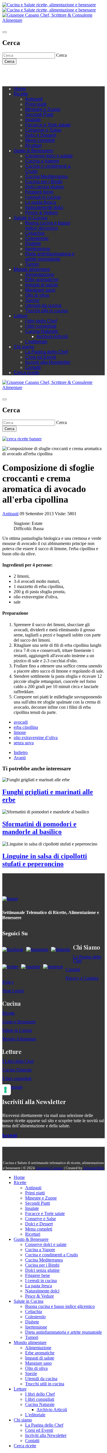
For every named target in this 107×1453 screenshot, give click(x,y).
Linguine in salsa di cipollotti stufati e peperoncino (44, 860)
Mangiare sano (40, 290)
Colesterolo (37, 238)
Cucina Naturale (41, 331)
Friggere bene (39, 192)
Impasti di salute (41, 284)
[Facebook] (22, 73)
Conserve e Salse (43, 130)
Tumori (32, 264)
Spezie (32, 300)
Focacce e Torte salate (48, 124)
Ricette (21, 93)
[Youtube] (34, 73)
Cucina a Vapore (42, 161)
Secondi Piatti (39, 114)
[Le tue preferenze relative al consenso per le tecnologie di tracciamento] (5, 1089)
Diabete (33, 243)
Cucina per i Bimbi (43, 181)
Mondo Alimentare (19, 1038)
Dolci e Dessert (40, 135)
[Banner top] (53, 20)
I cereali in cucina (42, 197)
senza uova (24, 742)
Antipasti (34, 99)
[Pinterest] (45, 73)
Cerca (9, 61)
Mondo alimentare (32, 269)
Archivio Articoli (52, 336)
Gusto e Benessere (19, 1021)
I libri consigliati (40, 326)
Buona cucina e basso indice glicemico (47, 225)
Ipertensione (37, 248)
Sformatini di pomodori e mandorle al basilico (39, 827)
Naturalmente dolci (44, 207)
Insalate (33, 119)
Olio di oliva (37, 295)
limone (20, 732)
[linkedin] (39, 73)
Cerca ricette (26, 372)
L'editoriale (36, 341)
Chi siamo (24, 346)
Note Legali (13, 990)
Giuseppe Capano (49, 1168)
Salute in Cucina (30, 217)
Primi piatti (36, 104)
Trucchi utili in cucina (46, 310)
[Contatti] (16, 73)
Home (20, 88)
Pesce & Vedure (41, 212)
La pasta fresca (40, 202)
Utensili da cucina (43, 305)
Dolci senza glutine (44, 186)
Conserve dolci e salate (49, 155)
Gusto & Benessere (33, 150)
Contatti (33, 367)
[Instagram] (28, 73)
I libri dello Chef (41, 321)
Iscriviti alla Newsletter (47, 362)
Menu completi (40, 140)
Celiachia (35, 233)
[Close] (4, 32)
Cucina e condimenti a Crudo (51, 1254)
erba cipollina (26, 727)
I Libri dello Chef (18, 1061)
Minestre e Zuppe (42, 109)
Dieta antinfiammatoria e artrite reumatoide (49, 256)
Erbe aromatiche (41, 279)
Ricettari (33, 145)
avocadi (21, 722)
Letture (21, 315)
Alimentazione (39, 274)
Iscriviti (9, 1135)
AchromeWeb (93, 1168)
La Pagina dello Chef (46, 351)
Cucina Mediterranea (46, 176)
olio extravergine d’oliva (36, 737)
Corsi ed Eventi (40, 357)
